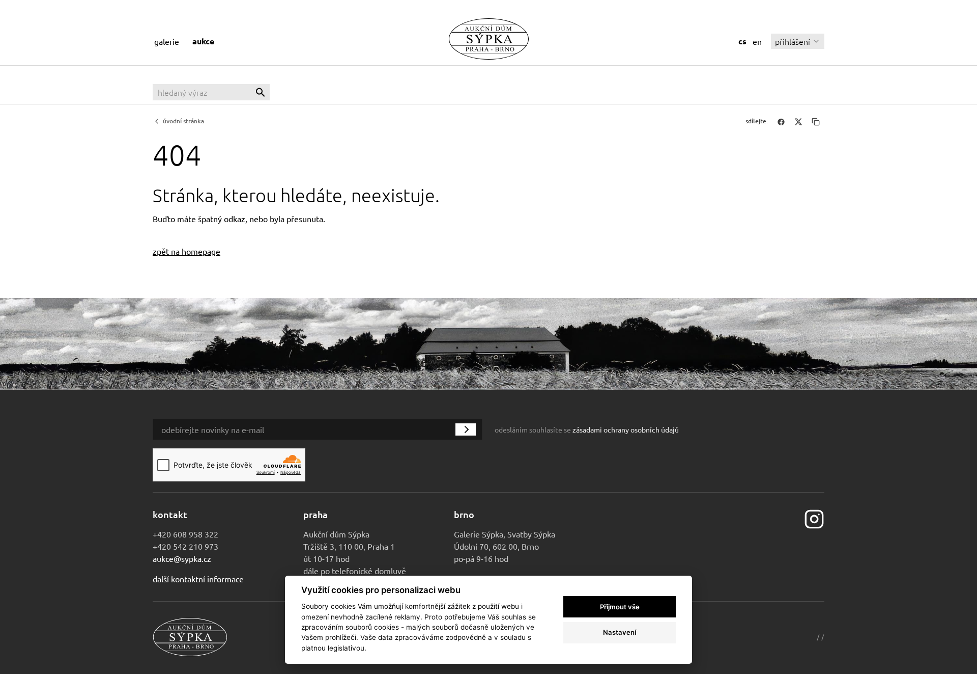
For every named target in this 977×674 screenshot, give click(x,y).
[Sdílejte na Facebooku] (781, 121)
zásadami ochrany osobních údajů (625, 429)
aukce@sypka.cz (182, 558)
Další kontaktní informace (198, 579)
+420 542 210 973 (185, 546)
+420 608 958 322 (185, 534)
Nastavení (619, 632)
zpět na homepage (186, 251)
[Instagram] (814, 518)
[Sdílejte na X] (798, 121)
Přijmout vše (620, 607)
